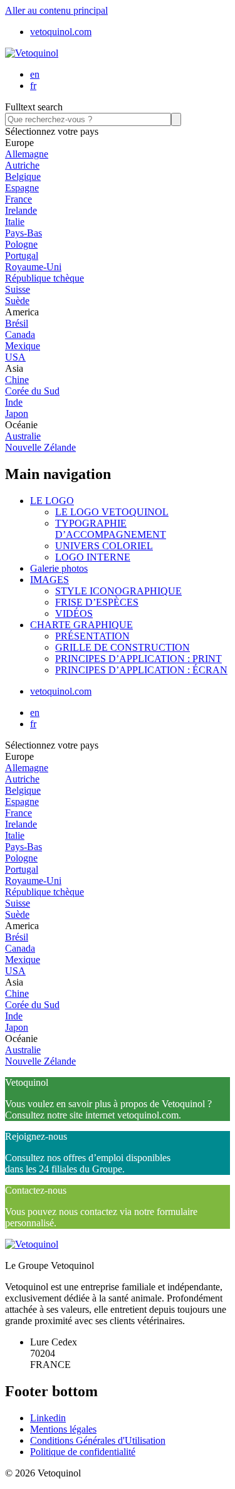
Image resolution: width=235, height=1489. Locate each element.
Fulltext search (34, 107)
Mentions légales (63, 1429)
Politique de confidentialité (82, 1451)
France (18, 199)
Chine (17, 379)
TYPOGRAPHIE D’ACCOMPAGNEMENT (110, 529)
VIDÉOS (74, 613)
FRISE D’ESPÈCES (96, 602)
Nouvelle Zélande (40, 447)
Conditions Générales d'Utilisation (97, 1440)
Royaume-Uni (33, 266)
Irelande (21, 210)
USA (15, 357)
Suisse (17, 289)
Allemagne (26, 154)
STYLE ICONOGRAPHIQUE (118, 591)
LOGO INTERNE (92, 557)
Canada (20, 334)
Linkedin (48, 1418)
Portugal (21, 255)
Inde (14, 402)
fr (33, 85)
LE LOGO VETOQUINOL (112, 512)
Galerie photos (59, 568)
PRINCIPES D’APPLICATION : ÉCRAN (141, 670)
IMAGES (49, 579)
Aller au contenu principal (56, 10)
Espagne (22, 187)
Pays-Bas (23, 233)
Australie (23, 436)
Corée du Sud (32, 391)
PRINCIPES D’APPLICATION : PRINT (138, 658)
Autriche (22, 165)
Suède (17, 300)
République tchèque (44, 278)
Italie (14, 221)
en (34, 74)
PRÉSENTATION (92, 636)
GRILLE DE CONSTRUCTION (122, 647)
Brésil (16, 323)
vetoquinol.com (60, 31)
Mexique (22, 345)
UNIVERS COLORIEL (104, 545)
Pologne (21, 244)
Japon (16, 413)
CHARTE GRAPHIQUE (81, 624)
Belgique (23, 176)
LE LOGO (52, 500)
